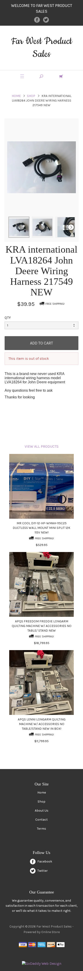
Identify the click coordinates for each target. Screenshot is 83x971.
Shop (31, 96)
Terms (41, 829)
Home (16, 96)
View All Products (42, 446)
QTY (8, 317)
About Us (41, 811)
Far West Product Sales (41, 48)
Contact (41, 820)
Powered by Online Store (42, 932)
